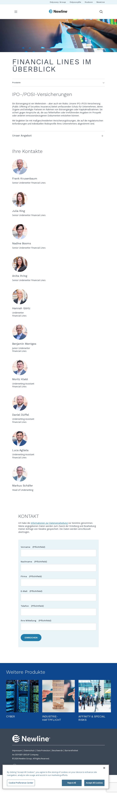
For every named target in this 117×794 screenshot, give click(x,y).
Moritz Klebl (20, 379)
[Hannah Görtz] (58, 296)
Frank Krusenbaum (24, 178)
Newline (101, 2)
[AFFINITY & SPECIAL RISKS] (94, 696)
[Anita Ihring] (58, 264)
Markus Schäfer (22, 485)
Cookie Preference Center (21, 782)
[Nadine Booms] (58, 231)
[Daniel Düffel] (58, 403)
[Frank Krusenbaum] (58, 166)
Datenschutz (29, 750)
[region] (55, 777)
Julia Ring (18, 210)
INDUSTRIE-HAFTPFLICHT (51, 718)
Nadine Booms (21, 243)
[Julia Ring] (58, 199)
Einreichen (31, 637)
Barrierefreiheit (71, 750)
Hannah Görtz (21, 308)
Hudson (89, 2)
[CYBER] (22, 696)
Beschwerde (57, 750)
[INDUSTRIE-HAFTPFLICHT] (58, 696)
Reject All (71, 782)
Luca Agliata (20, 450)
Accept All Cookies (94, 782)
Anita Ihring (19, 275)
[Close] (104, 768)
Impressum (17, 750)
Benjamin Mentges (24, 343)
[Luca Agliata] (58, 438)
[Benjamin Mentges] (58, 332)
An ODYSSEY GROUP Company (25, 754)
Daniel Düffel (20, 414)
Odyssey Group (58, 2)
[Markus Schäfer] (58, 473)
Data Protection (43, 750)
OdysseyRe (75, 2)
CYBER (10, 716)
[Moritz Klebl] (58, 367)
